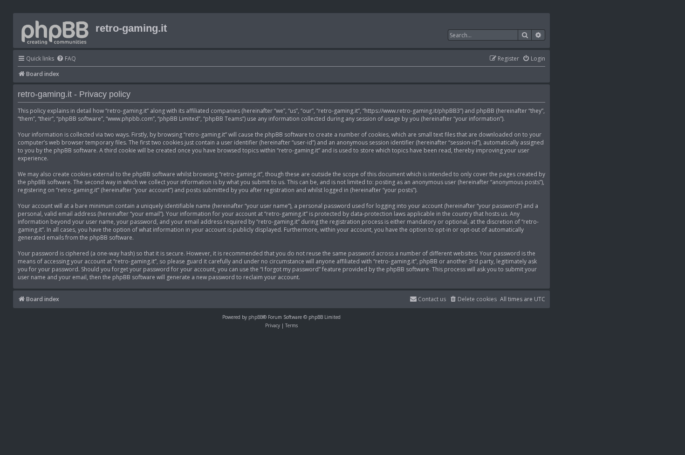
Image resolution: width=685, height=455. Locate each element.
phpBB (255, 317)
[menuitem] (66, 59)
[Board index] (55, 30)
